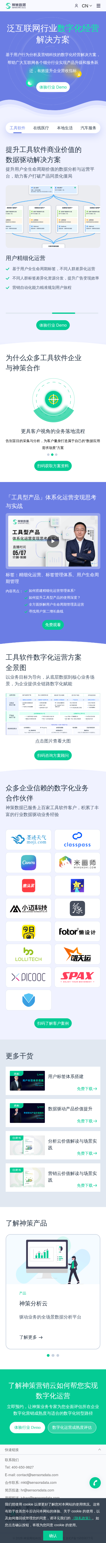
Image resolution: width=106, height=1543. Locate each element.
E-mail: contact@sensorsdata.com (31, 1474)
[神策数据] (16, 5)
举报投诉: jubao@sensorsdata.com (32, 1497)
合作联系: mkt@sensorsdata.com (31, 1482)
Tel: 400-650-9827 (19, 1467)
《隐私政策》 (81, 1517)
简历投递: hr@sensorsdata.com (29, 1489)
